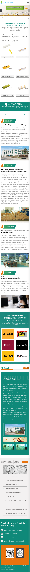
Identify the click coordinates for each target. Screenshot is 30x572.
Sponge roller (15, 34)
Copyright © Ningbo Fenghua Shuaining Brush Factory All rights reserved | (13, 566)
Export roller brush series (15, 41)
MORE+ (25, 462)
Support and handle (24, 37)
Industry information (10, 462)
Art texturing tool (5, 36)
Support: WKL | (5, 569)
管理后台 (12, 569)
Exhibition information (16, 462)
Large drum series (5, 34)
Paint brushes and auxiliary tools (15, 37)
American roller (5, 40)
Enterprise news (3, 462)
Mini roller (24, 34)
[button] (13, 14)
